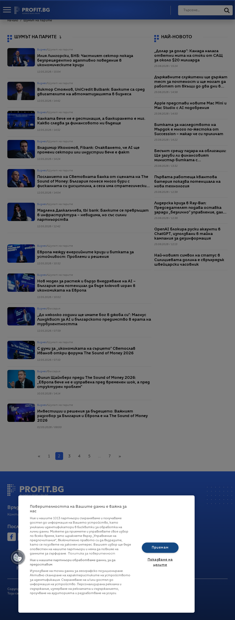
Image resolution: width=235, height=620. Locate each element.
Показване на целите (160, 562)
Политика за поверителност (91, 553)
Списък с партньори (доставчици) (58, 598)
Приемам (160, 547)
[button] (17, 557)
